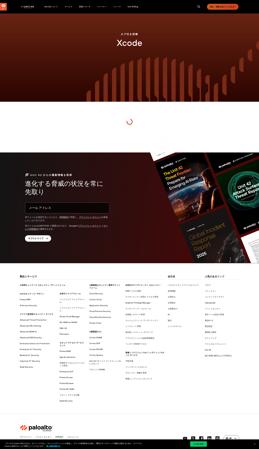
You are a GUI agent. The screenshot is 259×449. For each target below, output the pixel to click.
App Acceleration (68, 357)
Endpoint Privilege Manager (138, 303)
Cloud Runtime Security (100, 317)
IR (169, 314)
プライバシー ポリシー (90, 217)
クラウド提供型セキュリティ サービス (36, 314)
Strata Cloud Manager (70, 316)
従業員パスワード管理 (135, 314)
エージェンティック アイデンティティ (142, 320)
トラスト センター (43, 437)
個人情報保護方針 (53, 446)
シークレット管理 (133, 326)
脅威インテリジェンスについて (138, 379)
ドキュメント (73, 437)
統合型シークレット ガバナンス (139, 332)
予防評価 (129, 361)
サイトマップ (211, 338)
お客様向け (173, 309)
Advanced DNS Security (31, 337)
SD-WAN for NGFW (68, 322)
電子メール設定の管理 (214, 314)
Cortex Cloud (95, 299)
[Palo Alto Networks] (29, 6)
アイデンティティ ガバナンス (138, 309)
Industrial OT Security (30, 361)
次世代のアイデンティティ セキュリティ (143, 285)
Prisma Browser (67, 383)
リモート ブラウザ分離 (69, 395)
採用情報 (171, 291)
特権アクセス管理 (133, 291)
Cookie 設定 (198, 444)
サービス (68, 7)
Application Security (98, 305)
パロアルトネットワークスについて (183, 285)
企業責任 (171, 303)
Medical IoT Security (29, 355)
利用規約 (63, 217)
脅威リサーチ (84, 7)
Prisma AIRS (25, 299)
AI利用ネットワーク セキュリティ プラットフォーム (42, 285)
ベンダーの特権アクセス (136, 344)
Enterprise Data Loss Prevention (35, 343)
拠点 (170, 320)
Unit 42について (51, 7)
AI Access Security (28, 305)
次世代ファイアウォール (70, 293)
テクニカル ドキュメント (216, 344)
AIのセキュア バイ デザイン (32, 294)
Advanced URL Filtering (30, 326)
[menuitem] (31, 6)
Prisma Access (66, 377)
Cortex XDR (94, 343)
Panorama (64, 334)
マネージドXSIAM (97, 369)
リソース (117, 7)
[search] (199, 7)
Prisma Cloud (95, 323)
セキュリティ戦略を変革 (136, 373)
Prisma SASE (65, 351)
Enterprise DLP (66, 371)
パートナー (102, 7)
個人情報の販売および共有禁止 (218, 356)
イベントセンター (212, 309)
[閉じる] (255, 444)
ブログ (208, 285)
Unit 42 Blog (133, 7)
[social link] (185, 438)
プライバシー (25, 437)
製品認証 (209, 326)
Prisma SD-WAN (67, 389)
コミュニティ (211, 291)
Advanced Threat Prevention (33, 320)
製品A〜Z (209, 320)
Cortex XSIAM (95, 337)
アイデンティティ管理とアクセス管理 (141, 297)
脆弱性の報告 (211, 332)
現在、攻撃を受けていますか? (223, 7)
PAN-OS (63, 328)
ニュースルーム (174, 326)
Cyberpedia (210, 303)
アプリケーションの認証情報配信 (139, 338)
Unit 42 (208, 350)
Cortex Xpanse (96, 355)
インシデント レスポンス (136, 367)
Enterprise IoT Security (30, 349)
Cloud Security (96, 293)
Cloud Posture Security (100, 311)
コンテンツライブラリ (214, 297)
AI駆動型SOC (95, 332)
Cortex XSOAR (96, 349)
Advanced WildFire (28, 332)
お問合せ (171, 297)
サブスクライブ (36, 238)
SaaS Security (26, 367)
